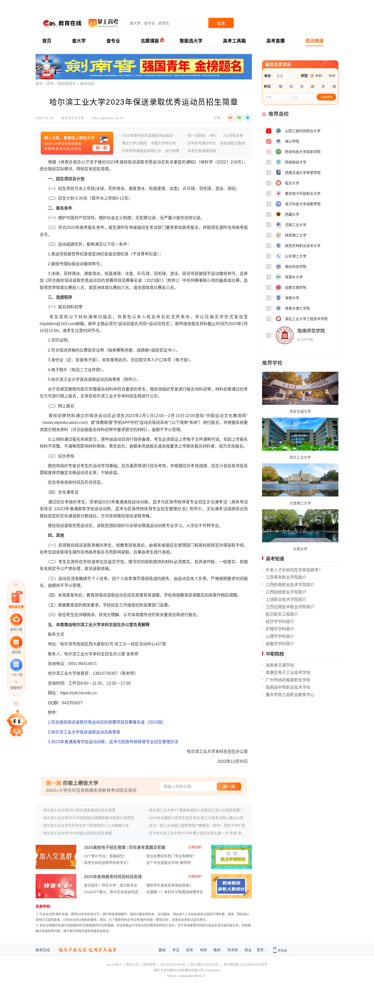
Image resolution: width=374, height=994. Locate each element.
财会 (248, 950)
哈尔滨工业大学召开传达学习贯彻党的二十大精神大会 (86, 825)
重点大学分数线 (134, 143)
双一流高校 (196, 135)
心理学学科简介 (280, 636)
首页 (46, 41)
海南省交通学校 (280, 665)
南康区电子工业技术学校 (288, 672)
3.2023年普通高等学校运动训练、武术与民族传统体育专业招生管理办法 (113, 742)
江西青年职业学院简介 (286, 577)
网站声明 (149, 965)
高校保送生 (67, 83)
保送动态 (87, 83)
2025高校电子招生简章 (105, 847)
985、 (214, 135)
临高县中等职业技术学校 (288, 687)
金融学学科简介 (280, 644)
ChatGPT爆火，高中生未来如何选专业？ (116, 892)
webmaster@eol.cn (192, 976)
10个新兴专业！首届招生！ (105, 856)
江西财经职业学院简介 (286, 592)
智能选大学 (191, 41)
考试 (175, 950)
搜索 (221, 23)
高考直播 (275, 41)
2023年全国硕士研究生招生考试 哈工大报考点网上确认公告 (196, 818)
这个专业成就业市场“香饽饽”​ (169, 863)
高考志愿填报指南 (202, 151)
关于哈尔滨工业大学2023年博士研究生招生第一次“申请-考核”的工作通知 (206, 833)
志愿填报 (150, 41)
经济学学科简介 (280, 621)
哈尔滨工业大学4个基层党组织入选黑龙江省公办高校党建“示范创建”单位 (206, 810)
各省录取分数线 (232, 143)
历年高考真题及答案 (147, 847)
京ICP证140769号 (172, 965)
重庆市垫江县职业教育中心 (290, 695)
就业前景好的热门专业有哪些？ (171, 856)
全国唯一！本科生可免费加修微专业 (174, 892)
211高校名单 (233, 135)
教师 (217, 950)
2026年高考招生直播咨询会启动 (147, 135)
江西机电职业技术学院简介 (290, 585)
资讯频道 (314, 41)
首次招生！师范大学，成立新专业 (110, 885)
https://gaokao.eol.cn (108, 118)
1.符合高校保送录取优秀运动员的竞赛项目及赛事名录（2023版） (107, 722)
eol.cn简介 (114, 965)
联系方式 (132, 965)
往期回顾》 (196, 847)
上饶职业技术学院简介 (286, 599)
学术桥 (232, 950)
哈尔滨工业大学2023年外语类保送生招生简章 (79, 810)
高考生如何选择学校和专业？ (107, 863)
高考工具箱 (234, 41)
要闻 (162, 950)
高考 (50, 83)
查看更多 (16, 687)
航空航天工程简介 (282, 614)
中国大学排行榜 (163, 143)
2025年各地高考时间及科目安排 (113, 877)
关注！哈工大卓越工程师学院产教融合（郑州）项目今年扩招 (197, 825)
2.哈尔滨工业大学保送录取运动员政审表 (84, 732)
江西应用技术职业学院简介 (290, 607)
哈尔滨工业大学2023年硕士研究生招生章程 (77, 833)
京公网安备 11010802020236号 (245, 965)
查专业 (113, 41)
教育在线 (43, 950)
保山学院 (306, 143)
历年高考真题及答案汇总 (141, 151)
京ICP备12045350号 (204, 965)
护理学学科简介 (280, 629)
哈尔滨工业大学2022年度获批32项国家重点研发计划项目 (88, 818)
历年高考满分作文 (202, 143)
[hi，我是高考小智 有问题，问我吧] (16, 722)
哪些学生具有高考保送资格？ (169, 885)
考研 (203, 950)
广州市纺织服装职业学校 (288, 680)
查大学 (79, 41)
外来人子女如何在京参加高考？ (294, 570)
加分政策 (172, 151)
